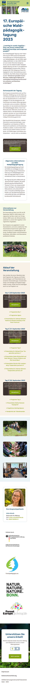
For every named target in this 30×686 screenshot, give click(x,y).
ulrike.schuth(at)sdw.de (16, 517)
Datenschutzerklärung (9, 676)
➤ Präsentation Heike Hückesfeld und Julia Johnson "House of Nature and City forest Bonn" (15, 358)
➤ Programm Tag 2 (15, 348)
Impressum (5, 672)
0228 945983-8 (13, 519)
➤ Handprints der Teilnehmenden (15, 411)
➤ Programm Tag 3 (15, 399)
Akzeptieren (15, 149)
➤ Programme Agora (15, 315)
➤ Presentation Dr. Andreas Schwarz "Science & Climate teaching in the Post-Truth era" (15, 320)
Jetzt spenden (15, 656)
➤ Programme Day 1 (15, 312)
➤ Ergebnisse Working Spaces (15, 408)
